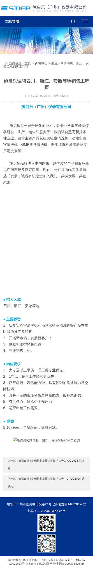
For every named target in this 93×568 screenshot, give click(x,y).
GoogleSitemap (74, 563)
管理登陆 (58, 563)
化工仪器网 (45, 563)
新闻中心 (41, 63)
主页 (28, 63)
